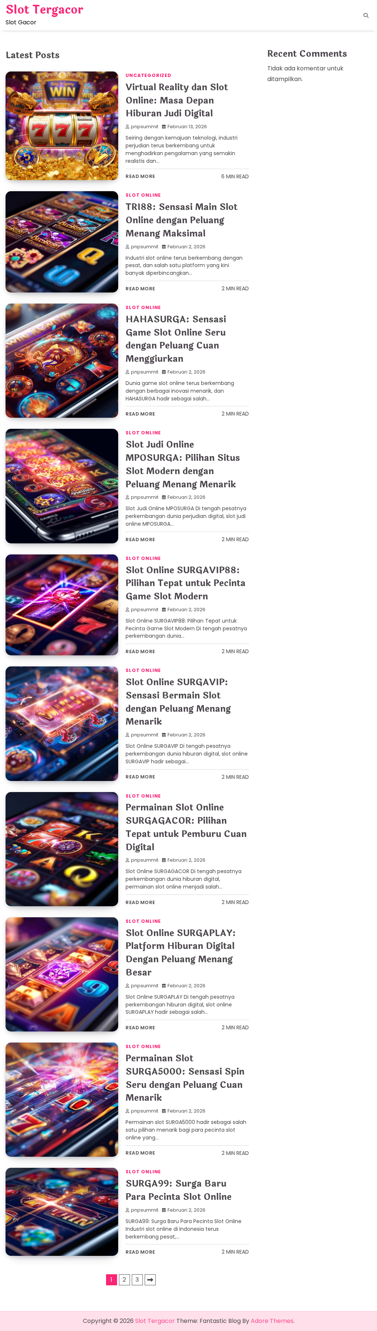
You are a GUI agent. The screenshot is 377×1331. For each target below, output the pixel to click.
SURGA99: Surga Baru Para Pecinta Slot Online (179, 1190)
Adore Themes (272, 1321)
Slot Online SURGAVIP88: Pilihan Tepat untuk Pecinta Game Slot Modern (186, 584)
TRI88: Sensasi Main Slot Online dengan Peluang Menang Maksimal (181, 220)
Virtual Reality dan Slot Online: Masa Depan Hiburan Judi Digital (177, 101)
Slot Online (143, 195)
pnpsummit (144, 126)
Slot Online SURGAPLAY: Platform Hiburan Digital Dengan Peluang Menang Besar (181, 953)
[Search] (365, 15)
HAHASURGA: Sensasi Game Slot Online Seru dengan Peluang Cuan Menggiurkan (176, 339)
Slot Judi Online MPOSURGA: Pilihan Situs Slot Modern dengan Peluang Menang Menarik (183, 464)
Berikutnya (150, 1279)
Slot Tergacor (44, 10)
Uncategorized (148, 75)
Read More (140, 176)
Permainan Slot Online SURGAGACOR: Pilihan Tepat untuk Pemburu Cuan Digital (186, 827)
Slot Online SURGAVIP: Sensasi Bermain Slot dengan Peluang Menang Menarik (178, 702)
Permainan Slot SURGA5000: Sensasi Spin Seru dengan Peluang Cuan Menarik (185, 1078)
